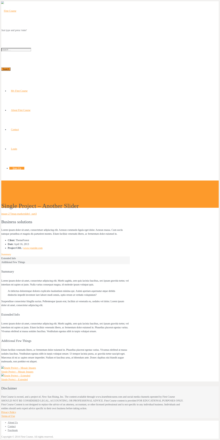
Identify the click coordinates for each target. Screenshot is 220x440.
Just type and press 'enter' (14, 30)
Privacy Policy (8, 412)
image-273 (6, 213)
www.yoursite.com (33, 248)
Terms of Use (8, 416)
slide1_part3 (30, 213)
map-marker (18, 213)
